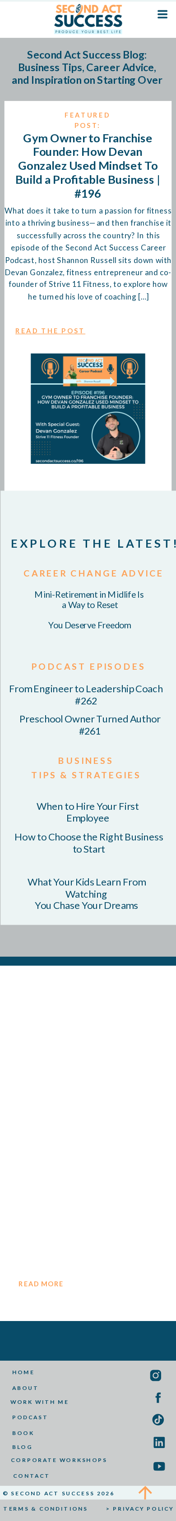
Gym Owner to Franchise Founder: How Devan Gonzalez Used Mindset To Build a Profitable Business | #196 (87, 165)
